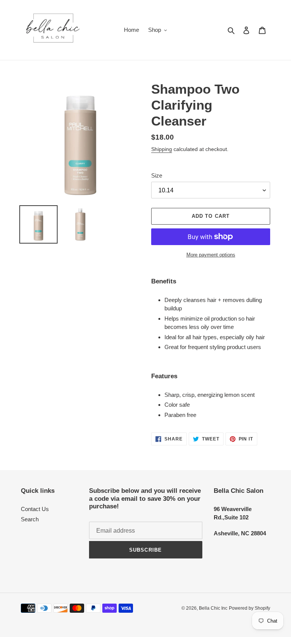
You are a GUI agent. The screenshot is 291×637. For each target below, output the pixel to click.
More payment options (210, 255)
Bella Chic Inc (213, 608)
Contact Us (35, 509)
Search (30, 519)
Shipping (161, 149)
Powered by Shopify (249, 608)
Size (156, 175)
